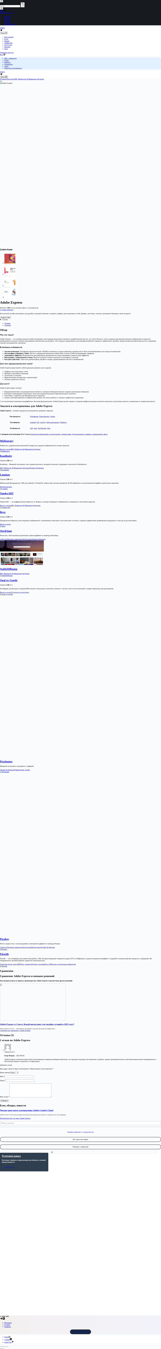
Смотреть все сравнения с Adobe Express (15, 1030)
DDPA (2, 28)
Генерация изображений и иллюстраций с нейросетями (50, 434)
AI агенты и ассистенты (20, 592)
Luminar (5, 474)
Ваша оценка (5, 1072)
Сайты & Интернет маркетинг (11, 539)
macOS (42, 422)
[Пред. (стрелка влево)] (1, 1348)
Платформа (34, 416)
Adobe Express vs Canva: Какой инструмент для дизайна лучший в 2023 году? (37, 1024)
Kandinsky (6, 455)
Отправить (4, 1101)
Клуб (6, 39)
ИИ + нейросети (10, 58)
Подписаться (9, 1167)
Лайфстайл (8, 43)
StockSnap (6, 530)
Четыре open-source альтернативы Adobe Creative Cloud (26, 1110)
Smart (6, 66)
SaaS (35, 428)
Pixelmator (6, 761)
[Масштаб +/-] (1, 1346)
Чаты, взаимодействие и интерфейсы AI (35, 964)
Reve (3, 512)
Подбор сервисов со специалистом (80, 1132)
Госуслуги (8, 45)
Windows (63, 422)
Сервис (52, 416)
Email (2, 1080)
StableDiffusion (8, 569)
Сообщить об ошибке (80, 1332)
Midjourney (6, 440)
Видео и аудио (5, 449)
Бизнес (7, 41)
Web (48, 428)
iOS (38, 422)
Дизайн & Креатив (37, 468)
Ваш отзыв (4, 1097)
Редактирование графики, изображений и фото (90, 434)
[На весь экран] (3, 1346)
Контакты (8, 1323)
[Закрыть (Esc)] (7, 1346)
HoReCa (7, 62)
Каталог (7, 47)
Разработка (8, 64)
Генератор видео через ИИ (10, 964)
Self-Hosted (42, 428)
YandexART (7, 493)
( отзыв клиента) (6, 310)
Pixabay (4, 939)
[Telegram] (1, 31)
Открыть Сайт (5, 317)
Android (33, 422)
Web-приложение (52, 422)
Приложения (44, 416)
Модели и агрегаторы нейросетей (63, 964)
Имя (2, 1076)
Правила (7, 1327)
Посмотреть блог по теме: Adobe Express (15, 1118)
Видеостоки (36, 947)
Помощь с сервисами (80, 1147)
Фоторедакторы (6, 487)
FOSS (6, 60)
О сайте (7, 1325)
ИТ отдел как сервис (80, 1139)
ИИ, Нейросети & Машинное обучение (25, 449)
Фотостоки (27, 539)
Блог (6, 49)
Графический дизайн (22, 770)
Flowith (4, 954)
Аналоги (7, 325)
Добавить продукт (7, 53)
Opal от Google (9, 580)
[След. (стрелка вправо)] (3, 1348)
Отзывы (7, 323)
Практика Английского (13, 68)
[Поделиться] (5, 1346)
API (31, 428)
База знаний (8, 37)
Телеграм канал (11, 1155)
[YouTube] (4, 1319)
